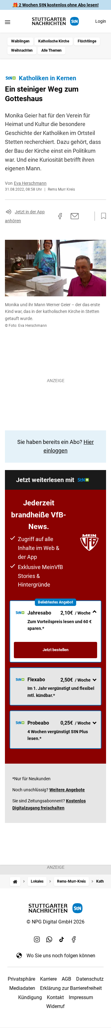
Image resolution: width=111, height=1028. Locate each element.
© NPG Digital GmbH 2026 (55, 922)
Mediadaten (22, 988)
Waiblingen (20, 41)
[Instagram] (37, 939)
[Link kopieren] (49, 216)
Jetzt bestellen (55, 649)
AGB (66, 979)
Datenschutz (90, 979)
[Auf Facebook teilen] (60, 216)
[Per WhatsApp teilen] (86, 216)
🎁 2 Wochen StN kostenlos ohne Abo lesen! (56, 4)
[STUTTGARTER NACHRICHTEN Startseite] (55, 21)
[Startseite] (15, 881)
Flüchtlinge (87, 41)
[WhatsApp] (49, 939)
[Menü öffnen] (7, 22)
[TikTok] (62, 939)
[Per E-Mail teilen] (75, 216)
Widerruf (55, 1006)
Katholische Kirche (53, 41)
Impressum (81, 997)
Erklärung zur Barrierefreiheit (71, 988)
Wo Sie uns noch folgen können (61, 956)
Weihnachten (22, 50)
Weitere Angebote (67, 789)
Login (100, 21)
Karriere (48, 979)
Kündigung (30, 997)
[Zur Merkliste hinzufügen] (101, 216)
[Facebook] (74, 939)
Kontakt (55, 997)
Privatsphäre (21, 979)
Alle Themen (51, 50)
